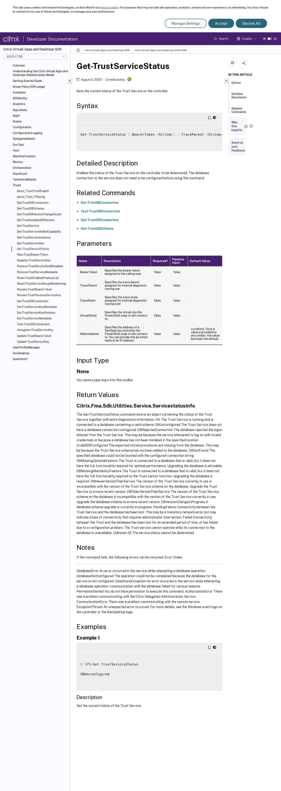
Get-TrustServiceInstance (34, 237)
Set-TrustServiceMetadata (34, 318)
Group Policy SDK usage (29, 86)
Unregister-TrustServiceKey (35, 330)
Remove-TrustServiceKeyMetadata (40, 266)
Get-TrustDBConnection (33, 202)
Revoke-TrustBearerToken (34, 289)
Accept (221, 23)
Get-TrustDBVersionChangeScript (39, 214)
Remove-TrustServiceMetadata (37, 272)
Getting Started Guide (27, 81)
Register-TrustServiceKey (34, 260)
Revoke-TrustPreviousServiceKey (39, 295)
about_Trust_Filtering (31, 196)
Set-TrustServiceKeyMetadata (37, 307)
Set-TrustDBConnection (32, 301)
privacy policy (109, 7)
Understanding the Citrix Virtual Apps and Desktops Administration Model (40, 73)
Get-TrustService (28, 225)
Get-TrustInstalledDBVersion (36, 220)
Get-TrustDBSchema (30, 208)
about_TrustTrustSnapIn (33, 191)
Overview (19, 65)
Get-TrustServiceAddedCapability (39, 231)
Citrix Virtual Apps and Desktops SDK (107, 50)
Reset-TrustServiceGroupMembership (41, 283)
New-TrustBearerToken (32, 254)
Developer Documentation (52, 39)
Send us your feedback (238, 146)
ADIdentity (20, 98)
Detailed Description (239, 95)
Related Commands (238, 110)
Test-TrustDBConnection (33, 324)
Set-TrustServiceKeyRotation (36, 312)
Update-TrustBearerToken (34, 336)
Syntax (236, 82)
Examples (19, 92)
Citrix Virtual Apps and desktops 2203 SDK (161, 50)
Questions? (20, 359)
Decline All (251, 23)
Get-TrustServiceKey (30, 243)
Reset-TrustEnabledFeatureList (38, 278)
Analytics (19, 104)
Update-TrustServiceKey (33, 341)
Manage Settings (185, 23)
